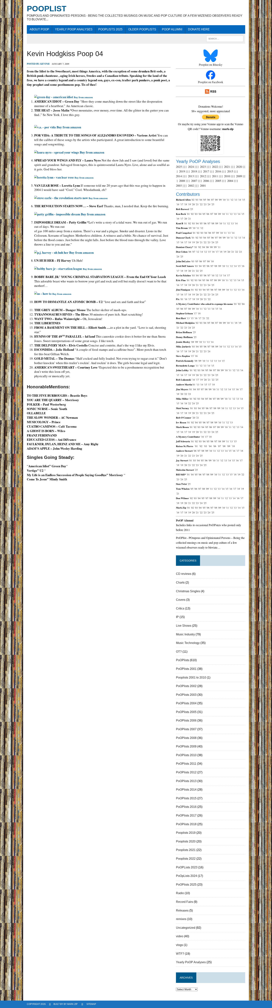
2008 (182, 181)
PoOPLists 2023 (186, 867)
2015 (230, 171)
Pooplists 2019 (186, 832)
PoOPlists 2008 (186, 737)
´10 (224, 199)
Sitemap (91, 1004)
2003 (179, 185)
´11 (227, 199)
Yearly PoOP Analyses (74, 29)
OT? (179, 651)
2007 (194, 181)
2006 (206, 181)
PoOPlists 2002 (186, 686)
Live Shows (183, 625)
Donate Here (199, 29)
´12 (231, 199)
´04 (200, 199)
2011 (215, 176)
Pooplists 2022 (186, 858)
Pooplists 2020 (186, 841)
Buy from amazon (69, 127)
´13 (235, 199)
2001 (203, 185)
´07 (212, 199)
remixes (181, 919)
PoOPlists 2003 (186, 694)
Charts (180, 582)
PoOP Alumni (172, 29)
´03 (196, 199)
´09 (220, 199)
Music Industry (185, 634)
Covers (180, 599)
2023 (203, 167)
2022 (215, 167)
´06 (208, 199)
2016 (218, 171)
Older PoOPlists (142, 29)
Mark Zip (72, 1004)
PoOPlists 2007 (186, 729)
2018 (194, 171)
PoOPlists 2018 (186, 824)
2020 (239, 167)
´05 (204, 199)
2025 (179, 167)
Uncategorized (185, 927)
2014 (179, 176)
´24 (208, 204)
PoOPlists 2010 (186, 755)
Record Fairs (184, 901)
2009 (239, 176)
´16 (177, 204)
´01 (188, 214)
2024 (191, 167)
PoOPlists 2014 (186, 789)
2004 (230, 181)
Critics (180, 608)
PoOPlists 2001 (186, 668)
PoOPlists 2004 (186, 703)
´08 (216, 199)
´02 (192, 199)
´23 (204, 204)
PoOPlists (182, 660)
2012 (203, 176)
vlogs (179, 945)
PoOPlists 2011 (186, 763)
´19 (189, 204)
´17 (181, 204)
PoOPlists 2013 (186, 781)
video (179, 936)
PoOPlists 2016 (186, 806)
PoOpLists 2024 (186, 875)
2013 (191, 176)
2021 (227, 167)
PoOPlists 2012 (186, 772)
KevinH (44, 63)
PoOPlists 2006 (186, 720)
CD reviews (183, 573)
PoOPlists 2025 (110, 29)
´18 (185, 204)
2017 (206, 171)
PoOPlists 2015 (186, 798)
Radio (180, 893)
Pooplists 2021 (186, 850)
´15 (243, 199)
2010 (227, 176)
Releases (182, 910)
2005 (218, 181)
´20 (193, 204)
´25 (212, 204)
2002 (191, 185)
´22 (201, 204)
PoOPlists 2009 (186, 746)
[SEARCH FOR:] (224, 38)
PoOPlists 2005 (186, 712)
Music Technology (188, 642)
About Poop (39, 29)
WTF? (180, 953)
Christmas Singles (188, 591)
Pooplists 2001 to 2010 (191, 677)
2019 (182, 171)
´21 (197, 204)
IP (177, 617)
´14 (239, 199)
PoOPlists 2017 (186, 815)
